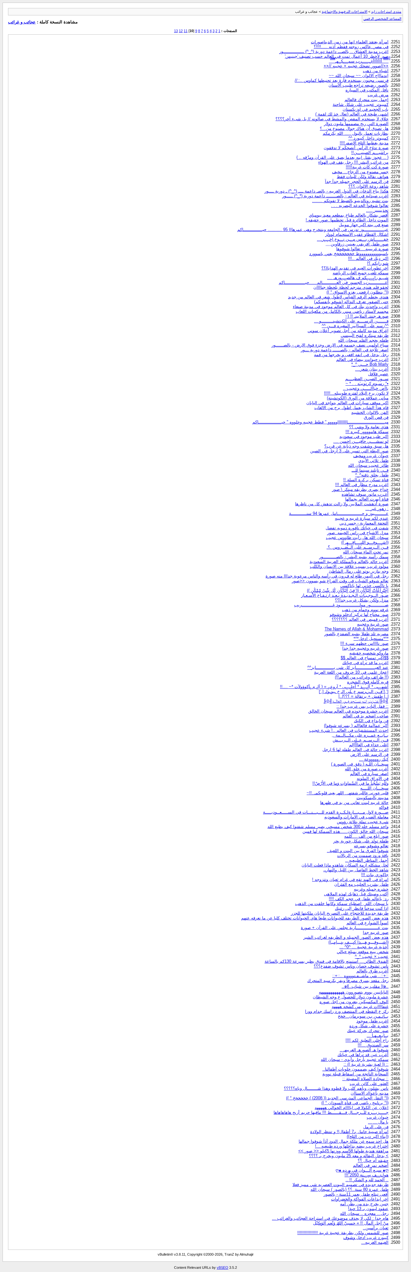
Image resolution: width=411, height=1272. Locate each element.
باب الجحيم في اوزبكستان (366, 109)
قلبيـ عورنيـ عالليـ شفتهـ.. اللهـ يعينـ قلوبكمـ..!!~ (348, 792)
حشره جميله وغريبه (371, 889)
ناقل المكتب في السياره (367, 90)
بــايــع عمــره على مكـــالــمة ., (360, 735)
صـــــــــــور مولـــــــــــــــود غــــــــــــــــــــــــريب (341, 604)
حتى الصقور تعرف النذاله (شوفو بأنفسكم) (351, 301)
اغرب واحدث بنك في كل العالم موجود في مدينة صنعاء (341, 306)
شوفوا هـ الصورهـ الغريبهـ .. (364, 1049)
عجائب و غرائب (22, 22)
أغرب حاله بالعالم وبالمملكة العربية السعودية (349, 561)
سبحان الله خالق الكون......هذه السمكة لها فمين (345, 831)
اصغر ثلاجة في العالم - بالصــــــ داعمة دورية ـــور (345, 349)
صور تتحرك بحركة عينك (368, 1030)
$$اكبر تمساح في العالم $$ (365, 657)
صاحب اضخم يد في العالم (366, 715)
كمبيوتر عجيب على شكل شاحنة (361, 104)
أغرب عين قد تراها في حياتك (363, 1054)
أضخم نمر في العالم (371, 1165)
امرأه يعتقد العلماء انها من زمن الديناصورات (350, 41)
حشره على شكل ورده (369, 1025)
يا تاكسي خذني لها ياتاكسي (364, 585)
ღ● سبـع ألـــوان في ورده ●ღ (362, 1170)
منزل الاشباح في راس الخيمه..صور (358, 532)
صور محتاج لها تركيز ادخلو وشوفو (359, 614)
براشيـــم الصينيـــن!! (370, 152)
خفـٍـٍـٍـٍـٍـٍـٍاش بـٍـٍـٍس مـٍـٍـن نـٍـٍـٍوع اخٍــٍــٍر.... (353, 239)
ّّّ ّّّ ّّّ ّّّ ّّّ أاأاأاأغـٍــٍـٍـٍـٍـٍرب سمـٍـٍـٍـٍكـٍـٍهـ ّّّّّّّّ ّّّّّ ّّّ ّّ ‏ (359, 61)
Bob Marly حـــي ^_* (370, 364)
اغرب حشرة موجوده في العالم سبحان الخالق (348, 711)
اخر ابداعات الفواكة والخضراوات (360, 1199)
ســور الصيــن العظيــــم (367, 378)
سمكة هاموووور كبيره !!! (367, 431)
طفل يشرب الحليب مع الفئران (361, 884)
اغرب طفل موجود (372, 1021)
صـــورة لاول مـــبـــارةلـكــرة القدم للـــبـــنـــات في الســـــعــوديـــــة (326, 812)
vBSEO (222, 1267)
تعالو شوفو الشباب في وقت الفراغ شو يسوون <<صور (340, 580)
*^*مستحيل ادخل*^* (371, 638)
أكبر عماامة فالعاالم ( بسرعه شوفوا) (356, 725)
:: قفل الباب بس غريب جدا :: (363, 706)
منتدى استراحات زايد (386, 11)
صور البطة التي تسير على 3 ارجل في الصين (349, 450)
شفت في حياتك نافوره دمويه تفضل (357, 527)
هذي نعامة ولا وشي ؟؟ (369, 426)
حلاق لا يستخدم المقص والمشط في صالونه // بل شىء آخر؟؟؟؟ (332, 118)
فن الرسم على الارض (369, 754)
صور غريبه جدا (376, 932)
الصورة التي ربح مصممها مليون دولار (356, 123)
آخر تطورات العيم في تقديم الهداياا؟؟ (355, 268)
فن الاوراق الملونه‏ (373, 778)
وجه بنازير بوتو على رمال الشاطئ (359, 571)
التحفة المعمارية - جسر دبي (364, 523)
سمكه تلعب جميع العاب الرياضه (361, 272)
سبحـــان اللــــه (374, 788)
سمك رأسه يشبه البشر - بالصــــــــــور (354, 556)
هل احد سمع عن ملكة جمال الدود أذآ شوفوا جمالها (344, 1141)
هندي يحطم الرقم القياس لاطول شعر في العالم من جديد (338, 297)
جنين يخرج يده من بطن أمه (364, 1203)
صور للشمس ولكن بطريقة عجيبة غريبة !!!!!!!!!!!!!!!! (343, 1232)
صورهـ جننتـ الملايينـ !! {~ (367, 316)
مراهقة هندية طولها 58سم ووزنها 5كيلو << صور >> (343, 1150)
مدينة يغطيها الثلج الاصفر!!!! (364, 143)
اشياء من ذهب (376, 70)
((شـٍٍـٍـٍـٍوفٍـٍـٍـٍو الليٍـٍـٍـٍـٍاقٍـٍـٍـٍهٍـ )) (365, 542)
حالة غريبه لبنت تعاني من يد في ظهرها (354, 802)
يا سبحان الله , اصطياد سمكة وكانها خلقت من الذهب (342, 903)
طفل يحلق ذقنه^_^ (372, 475)
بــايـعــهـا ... (378, 1035)
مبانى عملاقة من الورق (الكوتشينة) (358, 398)
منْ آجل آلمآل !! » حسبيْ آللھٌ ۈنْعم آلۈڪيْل (351, 1223)
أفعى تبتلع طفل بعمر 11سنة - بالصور (356, 1194)
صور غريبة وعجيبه (373, 624)
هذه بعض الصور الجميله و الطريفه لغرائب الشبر (346, 937)
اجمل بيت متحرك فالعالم (367, 99)
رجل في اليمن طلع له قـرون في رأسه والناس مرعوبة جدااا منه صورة (327, 576)
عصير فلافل (378, 373)
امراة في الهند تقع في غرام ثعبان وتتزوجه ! (350, 879)
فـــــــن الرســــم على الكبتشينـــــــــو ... (351, 321)
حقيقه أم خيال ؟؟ (373, 1160)
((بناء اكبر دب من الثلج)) (368, 1136)
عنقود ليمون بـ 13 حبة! (368, 1208)
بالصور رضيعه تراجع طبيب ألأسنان (358, 85)
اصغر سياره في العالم (369, 773)
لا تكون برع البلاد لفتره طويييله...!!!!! (356, 393)
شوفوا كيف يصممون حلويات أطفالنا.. (355, 1069)
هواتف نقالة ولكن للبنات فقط (363, 176)
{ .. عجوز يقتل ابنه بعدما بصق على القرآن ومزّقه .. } (342, 157)
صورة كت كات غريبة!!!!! (367, 167)
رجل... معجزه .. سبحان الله (364, 1213)
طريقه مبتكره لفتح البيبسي (365, 335)
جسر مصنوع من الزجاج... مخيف (360, 171)
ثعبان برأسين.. (376, 1227)
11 (186, 31)
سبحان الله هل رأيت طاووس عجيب (357, 537)
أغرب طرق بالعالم (372, 971)
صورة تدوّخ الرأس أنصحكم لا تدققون (356, 147)
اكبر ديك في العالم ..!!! (368, 258)
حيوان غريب (378, 1117)
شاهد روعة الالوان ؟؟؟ (368, 186)
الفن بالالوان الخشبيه (370, 412)
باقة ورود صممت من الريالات (363, 855)
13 (176, 31)
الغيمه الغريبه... (375, 1242)
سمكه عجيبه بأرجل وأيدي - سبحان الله (355, 1059)
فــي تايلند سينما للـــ (370, 470)
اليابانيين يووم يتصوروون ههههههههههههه (354, 992)
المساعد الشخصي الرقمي (382, 19)
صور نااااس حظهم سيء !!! (364, 643)
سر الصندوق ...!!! (373, 1045)
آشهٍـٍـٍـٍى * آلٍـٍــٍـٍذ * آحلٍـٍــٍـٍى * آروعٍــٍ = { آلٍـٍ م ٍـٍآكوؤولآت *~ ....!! (334, 686)
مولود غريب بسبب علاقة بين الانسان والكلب (349, 566)
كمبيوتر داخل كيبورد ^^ (368, 138)
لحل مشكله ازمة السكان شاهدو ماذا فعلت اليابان (345, 865)
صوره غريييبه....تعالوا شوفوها (362, 248)
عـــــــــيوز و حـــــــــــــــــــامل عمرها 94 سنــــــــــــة (339, 513)
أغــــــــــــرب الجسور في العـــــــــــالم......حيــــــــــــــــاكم (334, 282)
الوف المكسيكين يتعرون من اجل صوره (354, 1001)
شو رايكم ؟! (378, 263)
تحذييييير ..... (377, 210)
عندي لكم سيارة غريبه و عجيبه (362, 518)
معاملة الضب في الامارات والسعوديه (356, 817)
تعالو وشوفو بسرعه (371, 845)
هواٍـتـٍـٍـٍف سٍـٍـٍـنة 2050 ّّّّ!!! (367, 1175)
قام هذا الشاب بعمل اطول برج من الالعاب (351, 407)
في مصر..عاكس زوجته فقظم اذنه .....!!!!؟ (351, 46)
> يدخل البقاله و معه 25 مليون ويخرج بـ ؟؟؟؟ (349, 1155)
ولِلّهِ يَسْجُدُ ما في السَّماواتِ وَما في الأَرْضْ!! (350, 783)
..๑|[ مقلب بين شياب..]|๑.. (365, 986)
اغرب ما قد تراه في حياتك (365, 662)
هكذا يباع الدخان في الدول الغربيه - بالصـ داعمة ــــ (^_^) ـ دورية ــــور (327, 191)
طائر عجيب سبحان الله (368, 465)
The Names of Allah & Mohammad (357, 629)
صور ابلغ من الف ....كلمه (366, 836)
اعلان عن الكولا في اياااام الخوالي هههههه (352, 1107)
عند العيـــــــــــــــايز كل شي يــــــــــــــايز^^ (348, 667)
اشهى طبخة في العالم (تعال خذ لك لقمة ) (352, 114)
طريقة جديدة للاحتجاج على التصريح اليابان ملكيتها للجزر (340, 913)
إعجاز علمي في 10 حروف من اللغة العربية (351, 672)
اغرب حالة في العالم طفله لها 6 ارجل (355, 749)
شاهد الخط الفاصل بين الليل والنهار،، (356, 869)
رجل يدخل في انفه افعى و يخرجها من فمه (351, 354)
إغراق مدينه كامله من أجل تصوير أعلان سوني (348, 330)
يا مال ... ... (378, 1122)
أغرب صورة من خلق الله (367, 768)
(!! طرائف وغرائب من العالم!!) (362, 677)
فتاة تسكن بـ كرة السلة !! (366, 479)
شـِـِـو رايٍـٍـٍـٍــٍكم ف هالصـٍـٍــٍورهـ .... (358, 277)
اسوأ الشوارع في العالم (367, 922)
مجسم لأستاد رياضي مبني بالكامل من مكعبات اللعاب (342, 311)
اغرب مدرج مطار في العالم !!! (362, 484)
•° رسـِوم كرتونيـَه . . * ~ (367, 383)
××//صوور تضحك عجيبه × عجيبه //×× (356, 66)
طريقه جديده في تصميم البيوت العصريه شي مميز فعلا (341, 1184)
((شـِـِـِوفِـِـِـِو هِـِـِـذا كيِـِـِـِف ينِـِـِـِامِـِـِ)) (358, 942)
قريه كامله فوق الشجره (368, 681)
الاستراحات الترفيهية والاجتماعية (344, 11)
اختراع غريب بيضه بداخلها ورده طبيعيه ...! (352, 1146)
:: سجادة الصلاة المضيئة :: (365, 1078)
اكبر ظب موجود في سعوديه (364, 436)
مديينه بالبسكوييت (372, 797)
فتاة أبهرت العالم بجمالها (367, 499)
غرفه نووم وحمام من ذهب (365, 609)
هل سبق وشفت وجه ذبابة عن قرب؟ (356, 446)
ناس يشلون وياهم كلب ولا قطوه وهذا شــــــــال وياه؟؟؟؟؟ (336, 1088)
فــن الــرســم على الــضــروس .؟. (358, 547)
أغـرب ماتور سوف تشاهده (365, 494)
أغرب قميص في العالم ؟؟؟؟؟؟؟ (360, 619)
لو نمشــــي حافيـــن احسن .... (361, 441)
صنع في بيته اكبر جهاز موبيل (364, 224)
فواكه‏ (384, 807)
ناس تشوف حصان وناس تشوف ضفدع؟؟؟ (351, 966)
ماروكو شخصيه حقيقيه (369, 653)
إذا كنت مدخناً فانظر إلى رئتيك (362, 908)
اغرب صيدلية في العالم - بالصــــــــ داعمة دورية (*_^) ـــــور (335, 195)
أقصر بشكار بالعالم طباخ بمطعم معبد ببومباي (349, 215)
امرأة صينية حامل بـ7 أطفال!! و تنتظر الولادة (349, 1131)
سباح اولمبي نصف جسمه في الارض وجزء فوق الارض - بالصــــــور (330, 345)
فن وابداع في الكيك (371, 720)
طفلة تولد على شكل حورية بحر (361, 841)
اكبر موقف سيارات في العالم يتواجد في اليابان (347, 402)
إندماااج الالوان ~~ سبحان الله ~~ (359, 75)
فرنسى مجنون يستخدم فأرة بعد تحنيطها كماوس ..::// (342, 80)
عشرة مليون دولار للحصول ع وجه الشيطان (351, 997)
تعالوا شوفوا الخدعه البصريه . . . (360, 205)
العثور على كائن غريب (369, 1083)
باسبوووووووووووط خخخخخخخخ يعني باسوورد (349, 253)
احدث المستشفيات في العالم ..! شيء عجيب (349, 730)
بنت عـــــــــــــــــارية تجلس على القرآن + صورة (345, 927)
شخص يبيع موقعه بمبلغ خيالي (363, 951)
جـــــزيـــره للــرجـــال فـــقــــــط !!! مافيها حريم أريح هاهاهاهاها (331, 1112)
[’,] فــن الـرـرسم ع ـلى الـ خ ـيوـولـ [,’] (354, 691)
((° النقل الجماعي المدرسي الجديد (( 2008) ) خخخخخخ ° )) (337, 1098)
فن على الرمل (376, 1126)
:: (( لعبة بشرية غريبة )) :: (366, 1064)
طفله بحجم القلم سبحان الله (363, 340)
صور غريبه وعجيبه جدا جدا (365, 648)
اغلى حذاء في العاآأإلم (369, 744)
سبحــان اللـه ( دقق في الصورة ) (360, 764)
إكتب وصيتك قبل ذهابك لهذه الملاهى (356, 894)
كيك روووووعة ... (374, 759)
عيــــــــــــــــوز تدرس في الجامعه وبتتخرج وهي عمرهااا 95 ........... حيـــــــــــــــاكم (313, 229)
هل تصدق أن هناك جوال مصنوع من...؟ (354, 128)
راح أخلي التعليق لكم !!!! (367, 1040)
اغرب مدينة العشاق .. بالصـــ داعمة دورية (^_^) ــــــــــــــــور (334, 51)
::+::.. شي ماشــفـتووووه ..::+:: (360, 975)
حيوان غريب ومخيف (371, 455)
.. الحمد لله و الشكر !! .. (367, 1179)
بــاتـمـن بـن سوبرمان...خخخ (363, 1016)
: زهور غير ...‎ (377, 508)
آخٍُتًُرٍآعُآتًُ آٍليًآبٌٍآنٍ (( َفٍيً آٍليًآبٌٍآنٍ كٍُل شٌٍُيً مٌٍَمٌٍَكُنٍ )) (348, 590)
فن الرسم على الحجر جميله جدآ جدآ (357, 181)
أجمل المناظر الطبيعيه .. (367, 860)
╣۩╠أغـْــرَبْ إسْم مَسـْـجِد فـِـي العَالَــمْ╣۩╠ (356, 701)
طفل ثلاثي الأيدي (373, 460)
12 (181, 31)
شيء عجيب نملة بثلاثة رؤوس (363, 821)
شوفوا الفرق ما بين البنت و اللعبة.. (358, 850)
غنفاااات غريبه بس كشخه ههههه (360, 1006)
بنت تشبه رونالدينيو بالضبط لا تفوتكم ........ (350, 200)
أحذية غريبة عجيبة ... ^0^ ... (364, 946)
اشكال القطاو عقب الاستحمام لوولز (357, 234)
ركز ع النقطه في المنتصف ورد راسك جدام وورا (347, 1011)
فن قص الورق (376, 417)
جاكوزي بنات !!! (375, 874)
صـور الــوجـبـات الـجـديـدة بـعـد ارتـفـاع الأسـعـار (345, 595)
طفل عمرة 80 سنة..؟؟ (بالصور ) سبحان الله (349, 1189)
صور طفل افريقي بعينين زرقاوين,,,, (357, 244)
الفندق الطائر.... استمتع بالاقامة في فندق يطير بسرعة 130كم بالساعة (327, 961)
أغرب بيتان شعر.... (372, 369)
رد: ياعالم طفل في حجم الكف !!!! (359, 898)
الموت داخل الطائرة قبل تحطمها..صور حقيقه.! (347, 220)
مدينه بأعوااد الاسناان (370, 1093)
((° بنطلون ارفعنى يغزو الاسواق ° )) (358, 292)
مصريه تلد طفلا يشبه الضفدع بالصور (356, 633)
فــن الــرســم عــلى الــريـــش (361, 740)
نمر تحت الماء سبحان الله (366, 552)
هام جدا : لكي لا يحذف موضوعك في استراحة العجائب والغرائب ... (330, 1218)
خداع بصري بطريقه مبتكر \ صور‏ (360, 489)
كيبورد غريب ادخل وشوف (366, 1237)
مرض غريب (378, 94)
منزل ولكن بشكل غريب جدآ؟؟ (362, 600)
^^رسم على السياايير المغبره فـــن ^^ (355, 325)
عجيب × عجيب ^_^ (372, 956)
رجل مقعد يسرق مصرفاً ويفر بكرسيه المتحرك (348, 980)
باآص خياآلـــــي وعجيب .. (366, 388)
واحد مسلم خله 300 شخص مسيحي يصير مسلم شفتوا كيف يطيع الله (328, 826)
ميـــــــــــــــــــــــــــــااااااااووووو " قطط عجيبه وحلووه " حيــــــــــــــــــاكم (320, 422)
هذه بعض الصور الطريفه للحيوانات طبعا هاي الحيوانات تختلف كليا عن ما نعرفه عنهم (315, 918)
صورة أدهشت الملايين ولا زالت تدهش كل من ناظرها (342, 503)
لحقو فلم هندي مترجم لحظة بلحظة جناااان (351, 287)
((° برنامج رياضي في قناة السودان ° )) (355, 1102)
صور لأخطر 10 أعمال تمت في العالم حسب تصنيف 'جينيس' (337, 56)
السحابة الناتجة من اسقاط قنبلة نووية (355, 1073)
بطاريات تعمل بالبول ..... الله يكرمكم (356, 133)
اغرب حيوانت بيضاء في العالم (362, 359)
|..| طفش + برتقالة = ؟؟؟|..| (363, 696)
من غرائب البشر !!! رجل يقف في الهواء (353, 162)
